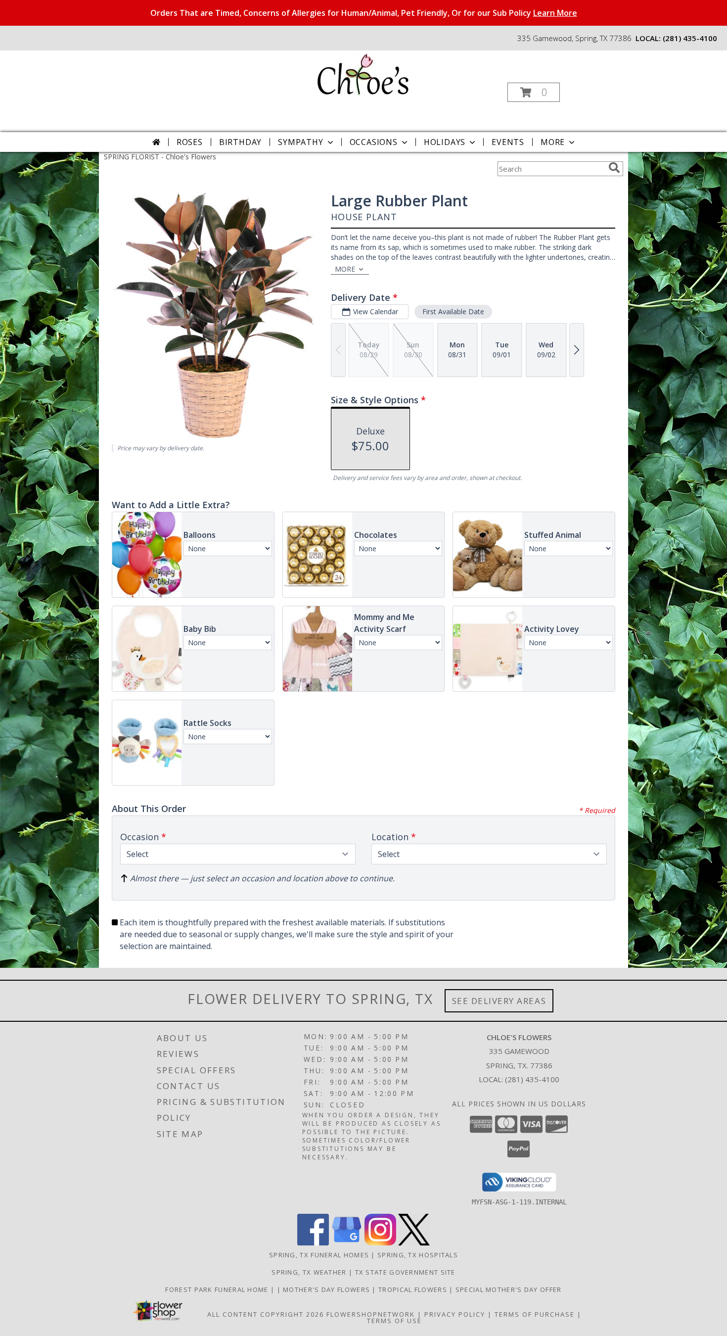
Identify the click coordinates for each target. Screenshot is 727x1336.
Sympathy (300, 142)
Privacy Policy (454, 1314)
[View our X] (414, 1242)
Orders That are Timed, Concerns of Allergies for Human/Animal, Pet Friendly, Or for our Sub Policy (363, 12)
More (553, 142)
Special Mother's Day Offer (508, 1289)
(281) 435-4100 (690, 38)
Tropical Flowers (413, 1289)
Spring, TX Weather (309, 1272)
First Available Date (453, 311)
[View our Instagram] (380, 1242)
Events (508, 142)
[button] (533, 92)
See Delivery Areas (499, 1000)
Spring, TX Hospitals (417, 1254)
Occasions (374, 142)
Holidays (444, 142)
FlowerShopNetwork (370, 1314)
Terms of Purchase (535, 1314)
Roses (190, 142)
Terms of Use (394, 1320)
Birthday (240, 142)
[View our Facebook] (313, 1242)
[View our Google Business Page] (347, 1242)
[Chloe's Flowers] (362, 73)
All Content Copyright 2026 (265, 1314)
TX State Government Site (405, 1272)
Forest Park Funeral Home (218, 1289)
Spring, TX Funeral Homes (319, 1254)
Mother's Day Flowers (327, 1289)
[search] (614, 168)
